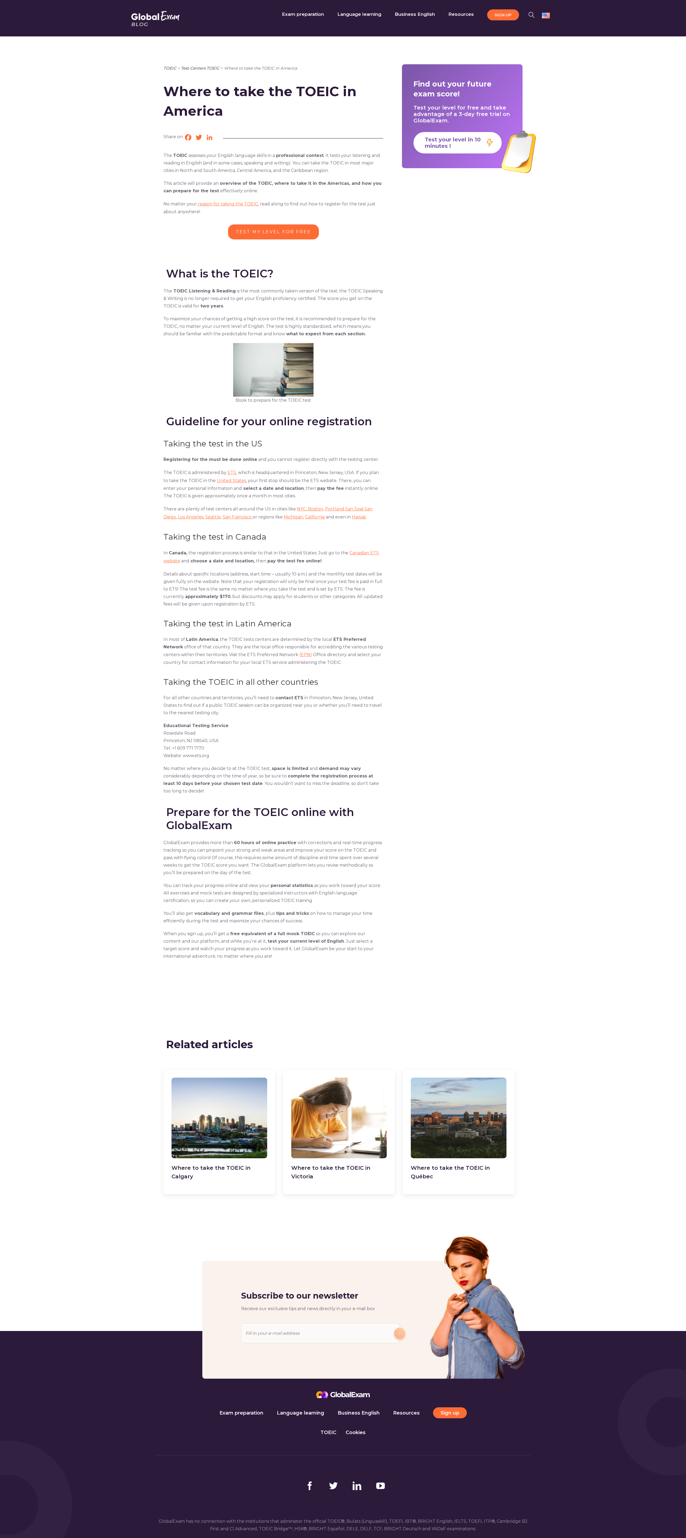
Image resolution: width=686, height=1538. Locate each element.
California (315, 517)
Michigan (293, 517)
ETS (232, 472)
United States (231, 480)
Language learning (300, 1413)
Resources (406, 1413)
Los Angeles (190, 517)
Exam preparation (241, 1413)
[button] (531, 14)
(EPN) (305, 654)
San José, (354, 509)
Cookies (356, 1432)
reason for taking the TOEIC (227, 203)
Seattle (213, 517)
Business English (359, 1413)
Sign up (450, 1413)
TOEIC (169, 68)
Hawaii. (359, 517)
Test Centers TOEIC (200, 68)
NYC (301, 509)
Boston (315, 509)
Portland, (335, 509)
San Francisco (238, 517)
